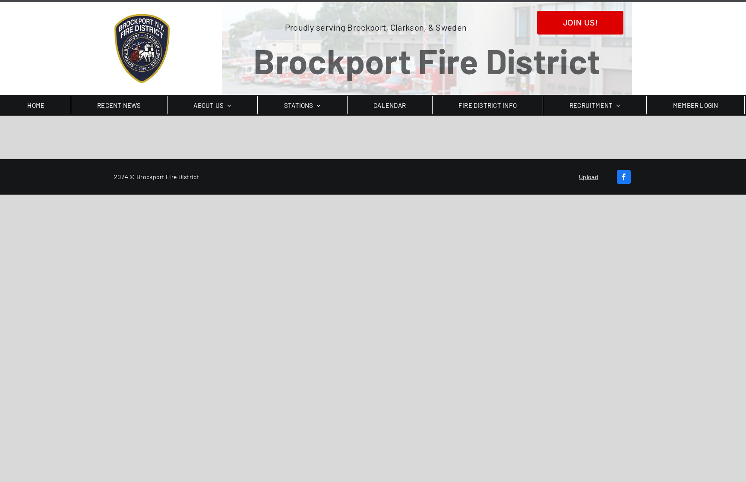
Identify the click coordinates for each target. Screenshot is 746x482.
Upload (588, 176)
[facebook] (624, 177)
